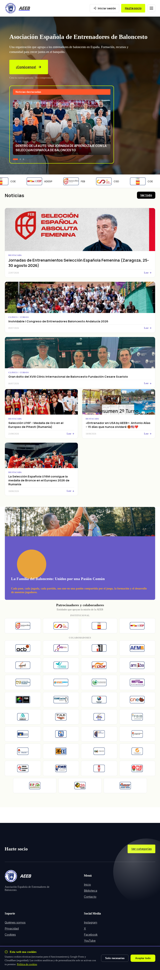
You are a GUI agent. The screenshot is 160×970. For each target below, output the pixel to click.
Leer (146, 272)
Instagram (90, 922)
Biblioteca (90, 890)
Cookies (10, 934)
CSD (108, 181)
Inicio (87, 884)
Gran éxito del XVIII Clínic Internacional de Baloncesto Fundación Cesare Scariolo (68, 377)
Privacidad (12, 928)
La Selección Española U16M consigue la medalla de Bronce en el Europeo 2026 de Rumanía (38, 480)
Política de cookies (27, 964)
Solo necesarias (114, 958)
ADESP (40, 181)
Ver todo (146, 195)
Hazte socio (133, 8)
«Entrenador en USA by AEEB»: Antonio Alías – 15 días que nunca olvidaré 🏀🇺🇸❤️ (118, 425)
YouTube (90, 940)
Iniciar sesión (107, 8)
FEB (75, 181)
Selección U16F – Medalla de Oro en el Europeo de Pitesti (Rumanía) (35, 425)
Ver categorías (141, 849)
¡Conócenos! (26, 67)
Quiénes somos (15, 922)
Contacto (90, 896)
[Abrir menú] (151, 8)
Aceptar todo (143, 958)
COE (142, 181)
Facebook (91, 934)
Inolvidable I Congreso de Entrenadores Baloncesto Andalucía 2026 (58, 321)
